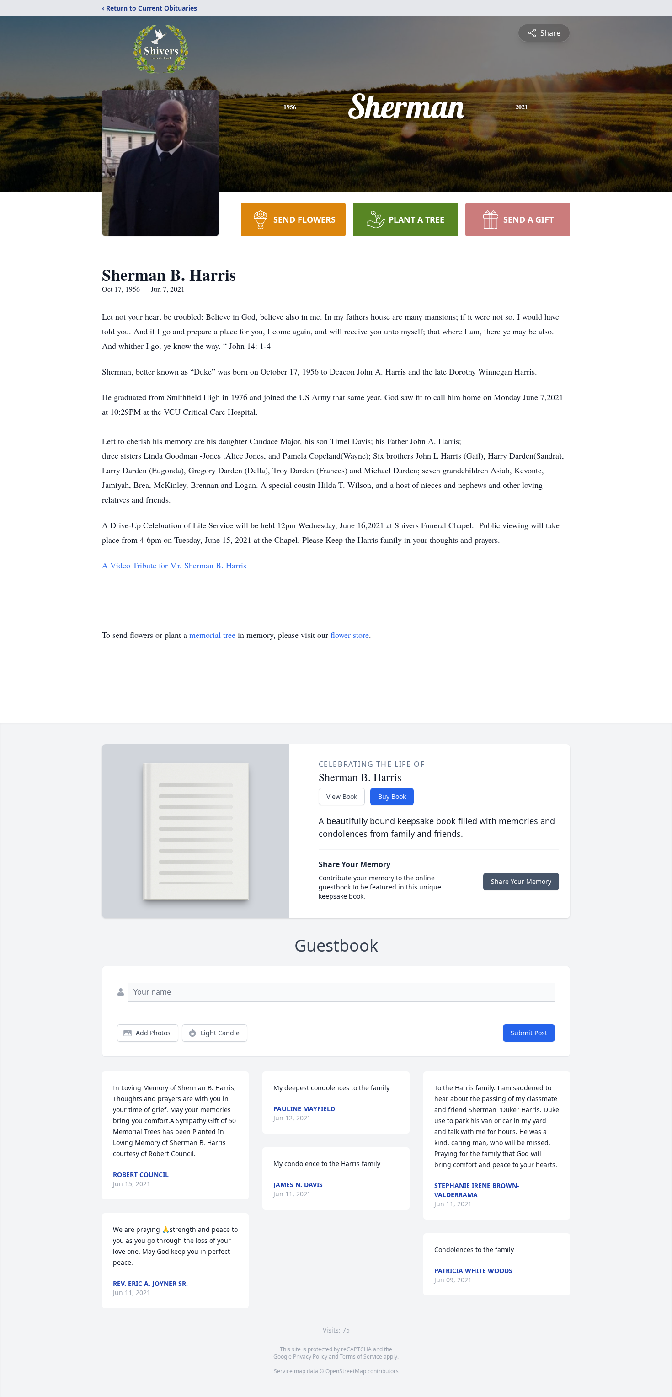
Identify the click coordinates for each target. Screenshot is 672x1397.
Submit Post (529, 1032)
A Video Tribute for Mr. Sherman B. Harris (174, 565)
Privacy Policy (310, 1356)
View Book (341, 796)
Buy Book (392, 796)
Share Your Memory (521, 881)
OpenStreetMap (345, 1371)
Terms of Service (361, 1356)
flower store (350, 634)
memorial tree (212, 634)
